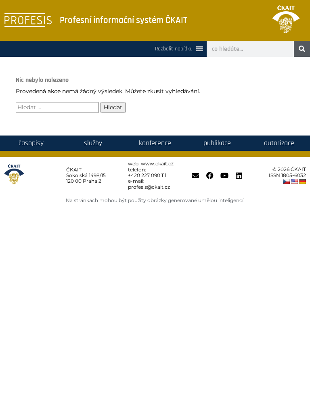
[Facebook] (210, 175)
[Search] (302, 49)
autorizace (279, 143)
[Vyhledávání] (57, 107)
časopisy (31, 143)
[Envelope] (195, 175)
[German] (302, 181)
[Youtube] (224, 175)
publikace (217, 143)
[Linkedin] (239, 175)
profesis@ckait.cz (149, 187)
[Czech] (286, 181)
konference (155, 143)
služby (93, 143)
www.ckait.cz (157, 164)
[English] (294, 181)
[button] (174, 49)
